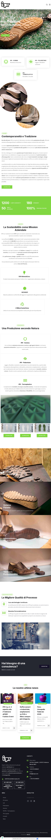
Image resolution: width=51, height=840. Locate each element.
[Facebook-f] (28, 801)
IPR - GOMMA (14, 60)
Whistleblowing (43, 832)
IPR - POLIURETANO (40, 60)
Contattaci (14, 35)
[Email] (27, 771)
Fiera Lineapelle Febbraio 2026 (41, 710)
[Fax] (27, 776)
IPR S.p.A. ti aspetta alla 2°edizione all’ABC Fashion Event (8, 712)
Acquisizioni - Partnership (24, 703)
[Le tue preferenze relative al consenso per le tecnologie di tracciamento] (2, 837)
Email (31, 771)
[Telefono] (27, 767)
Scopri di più (5, 35)
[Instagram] (31, 801)
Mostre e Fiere (7, 703)
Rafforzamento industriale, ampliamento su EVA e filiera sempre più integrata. (25, 713)
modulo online (38, 797)
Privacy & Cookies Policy (32, 832)
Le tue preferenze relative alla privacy (29, 838)
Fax (30, 776)
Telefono (32, 767)
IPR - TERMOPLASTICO (28, 73)
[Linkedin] (34, 801)
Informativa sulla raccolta (17, 838)
